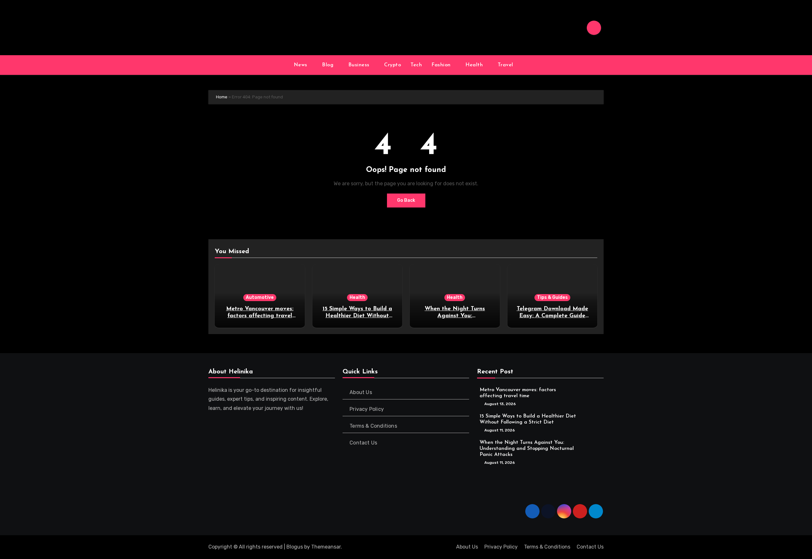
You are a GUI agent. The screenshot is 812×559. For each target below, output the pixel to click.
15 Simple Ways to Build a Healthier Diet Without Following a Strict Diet (357, 316)
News (301, 65)
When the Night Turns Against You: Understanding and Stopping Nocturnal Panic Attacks (527, 448)
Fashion (441, 65)
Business (359, 65)
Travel (506, 65)
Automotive (260, 297)
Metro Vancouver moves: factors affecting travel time (259, 316)
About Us (361, 392)
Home (221, 97)
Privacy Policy (367, 409)
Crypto (392, 65)
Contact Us (363, 443)
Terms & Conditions (373, 426)
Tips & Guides (552, 297)
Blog (328, 65)
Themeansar (326, 547)
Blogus (294, 547)
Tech (416, 65)
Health (475, 65)
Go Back (406, 200)
